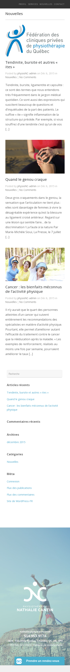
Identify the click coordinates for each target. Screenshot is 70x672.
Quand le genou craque (26, 179)
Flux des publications (19, 488)
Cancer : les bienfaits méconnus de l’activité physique (33, 289)
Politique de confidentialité (48, 645)
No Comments (27, 77)
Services (33, 4)
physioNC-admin (26, 73)
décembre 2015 (16, 442)
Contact (59, 4)
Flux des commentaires (20, 494)
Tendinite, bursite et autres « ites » (31, 64)
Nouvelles (46, 4)
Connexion (13, 481)
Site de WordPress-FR (20, 501)
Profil (22, 4)
